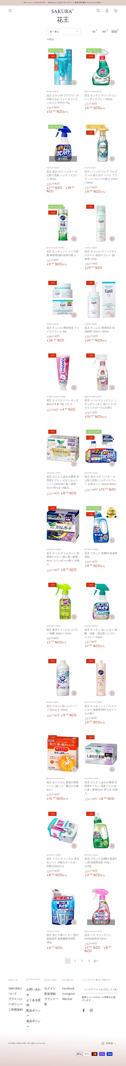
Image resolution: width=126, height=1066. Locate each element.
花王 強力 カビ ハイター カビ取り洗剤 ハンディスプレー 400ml (62, 175)
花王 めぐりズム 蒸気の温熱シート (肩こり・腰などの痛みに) (63, 786)
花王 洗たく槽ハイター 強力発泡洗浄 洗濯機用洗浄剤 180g (63, 939)
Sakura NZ (21, 1043)
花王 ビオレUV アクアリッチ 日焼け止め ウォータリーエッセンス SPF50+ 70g (63, 99)
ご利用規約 (15, 1009)
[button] (98, 10)
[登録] (116, 989)
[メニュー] (10, 10)
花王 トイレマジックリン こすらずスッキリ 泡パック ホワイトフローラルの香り (100, 404)
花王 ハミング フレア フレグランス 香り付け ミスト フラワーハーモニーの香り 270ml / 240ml (101, 177)
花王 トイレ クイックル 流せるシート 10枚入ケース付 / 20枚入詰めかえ (63, 862)
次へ (96, 961)
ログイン (50, 988)
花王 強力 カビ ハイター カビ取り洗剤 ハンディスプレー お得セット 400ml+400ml (100, 480)
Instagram (68, 993)
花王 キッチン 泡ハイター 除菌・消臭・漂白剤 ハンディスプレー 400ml (101, 633)
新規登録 (50, 993)
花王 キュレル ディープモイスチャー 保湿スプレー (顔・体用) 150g (101, 255)
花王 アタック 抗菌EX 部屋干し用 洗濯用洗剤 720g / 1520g (101, 862)
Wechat (67, 999)
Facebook (68, 988)
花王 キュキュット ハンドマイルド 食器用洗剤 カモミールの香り (100, 710)
